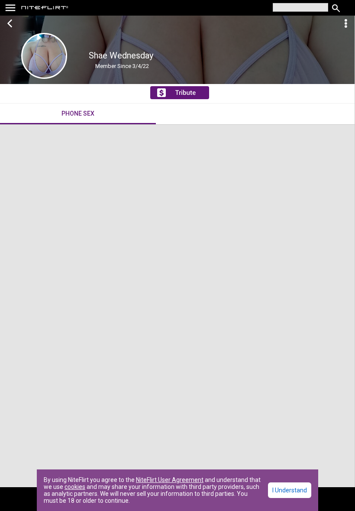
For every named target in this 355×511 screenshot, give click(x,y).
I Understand (289, 490)
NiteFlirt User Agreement (169, 479)
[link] (44, 9)
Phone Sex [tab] (77, 113)
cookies (75, 486)
